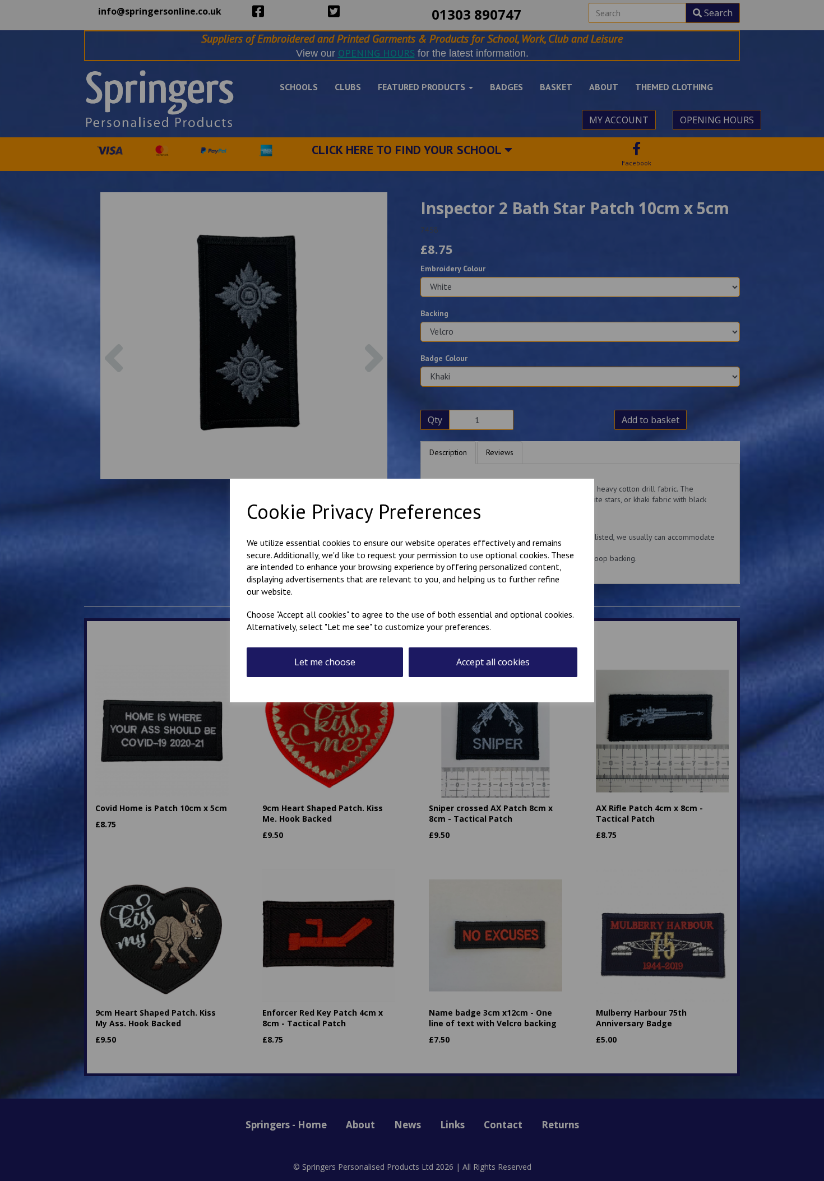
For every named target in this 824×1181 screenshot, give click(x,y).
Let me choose (324, 662)
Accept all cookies (493, 662)
